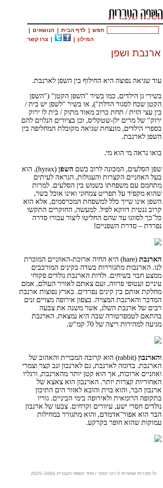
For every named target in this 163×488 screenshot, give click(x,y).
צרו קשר (37, 39)
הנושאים (43, 30)
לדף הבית (73, 30)
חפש (98, 30)
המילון (85, 39)
